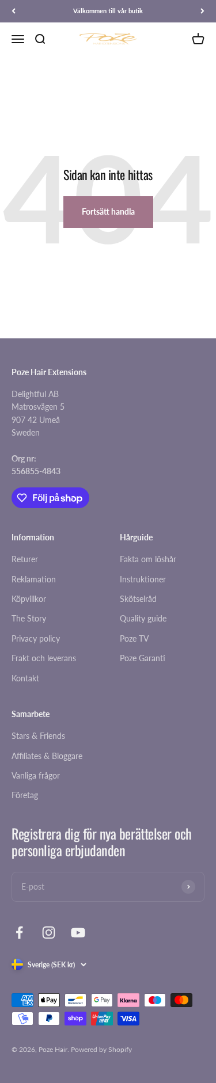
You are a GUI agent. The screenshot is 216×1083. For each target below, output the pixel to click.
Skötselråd (138, 599)
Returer (25, 559)
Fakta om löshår (148, 559)
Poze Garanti (142, 658)
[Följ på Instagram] (48, 932)
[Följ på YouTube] (78, 932)
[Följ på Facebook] (19, 932)
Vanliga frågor (36, 775)
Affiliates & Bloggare (47, 756)
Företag (25, 795)
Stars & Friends (38, 736)
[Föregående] (14, 11)
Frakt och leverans (44, 658)
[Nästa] (202, 11)
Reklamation (34, 579)
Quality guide (143, 618)
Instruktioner (143, 579)
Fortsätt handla (108, 211)
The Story (29, 618)
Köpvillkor (29, 599)
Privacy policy (36, 638)
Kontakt (25, 678)
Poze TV (134, 638)
